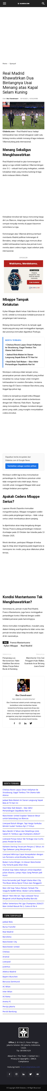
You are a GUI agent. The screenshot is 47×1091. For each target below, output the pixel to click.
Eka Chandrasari (12, 99)
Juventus (6, 966)
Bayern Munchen (10, 976)
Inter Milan (7, 991)
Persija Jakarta (9, 1006)
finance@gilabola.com (30, 1067)
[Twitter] (32, 723)
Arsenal (6, 956)
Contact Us (33, 1056)
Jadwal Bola (8, 922)
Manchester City (10, 941)
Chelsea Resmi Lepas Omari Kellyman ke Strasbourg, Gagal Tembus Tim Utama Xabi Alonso (21, 792)
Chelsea (6, 951)
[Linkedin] (26, 723)
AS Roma (6, 996)
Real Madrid (26, 645)
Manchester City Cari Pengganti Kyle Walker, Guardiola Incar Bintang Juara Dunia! (34, 662)
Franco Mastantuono (20, 642)
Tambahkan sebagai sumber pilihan (21, 466)
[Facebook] (15, 723)
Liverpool (7, 961)
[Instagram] (21, 723)
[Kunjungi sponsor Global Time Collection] (23, 276)
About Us (12, 1056)
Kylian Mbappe (11, 645)
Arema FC (7, 1001)
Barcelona (7, 937)
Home (5, 63)
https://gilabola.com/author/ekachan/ (23, 699)
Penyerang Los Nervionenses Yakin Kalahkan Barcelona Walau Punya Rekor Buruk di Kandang (11, 663)
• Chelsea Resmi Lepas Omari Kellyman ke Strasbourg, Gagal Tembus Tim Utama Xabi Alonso (23, 347)
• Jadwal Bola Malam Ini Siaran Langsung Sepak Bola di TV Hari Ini (21, 355)
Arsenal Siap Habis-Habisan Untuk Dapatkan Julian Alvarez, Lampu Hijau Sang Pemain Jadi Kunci (22, 873)
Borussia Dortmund (11, 981)
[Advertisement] (23, 34)
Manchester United (11, 946)
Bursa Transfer (9, 927)
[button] (43, 3)
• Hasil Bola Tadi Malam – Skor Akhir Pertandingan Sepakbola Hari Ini (21, 363)
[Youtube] (37, 1074)
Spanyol (13, 63)
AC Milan (6, 986)
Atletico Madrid (9, 971)
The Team (22, 1056)
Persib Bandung (10, 1011)
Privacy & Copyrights (20, 1058)
